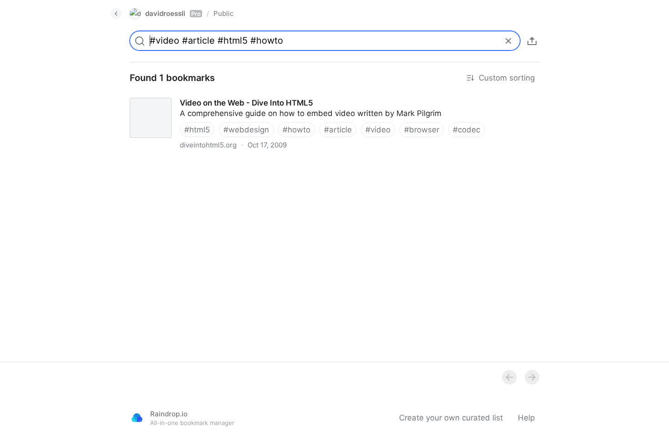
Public (223, 13)
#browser (421, 129)
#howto (296, 129)
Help (526, 417)
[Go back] (116, 13)
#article (338, 129)
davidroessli (173, 13)
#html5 (197, 129)
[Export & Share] (532, 41)
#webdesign (246, 129)
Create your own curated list (451, 417)
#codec (466, 129)
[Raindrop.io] (137, 417)
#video (377, 129)
